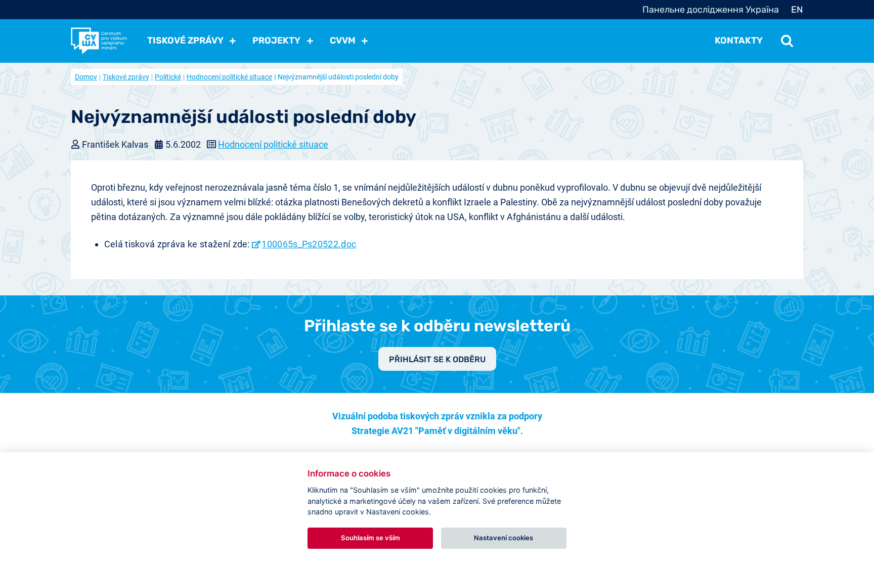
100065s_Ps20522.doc (308, 244)
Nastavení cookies (503, 538)
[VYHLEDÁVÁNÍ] (787, 40)
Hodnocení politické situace (229, 77)
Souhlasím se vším (370, 538)
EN (797, 9)
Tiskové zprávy (126, 77)
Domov (86, 77)
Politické (168, 77)
